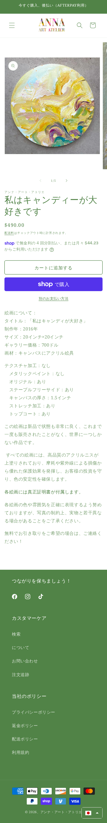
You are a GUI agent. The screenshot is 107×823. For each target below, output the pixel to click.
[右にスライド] (66, 180)
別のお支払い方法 (53, 298)
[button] (11, 25)
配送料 (9, 233)
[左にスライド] (40, 180)
